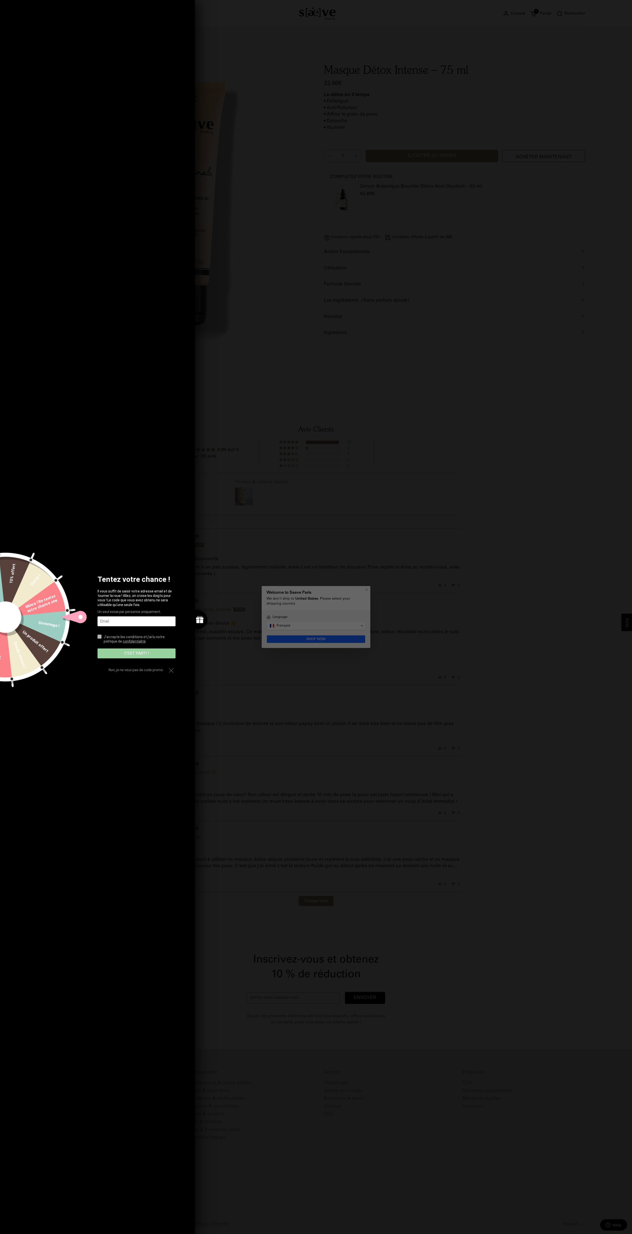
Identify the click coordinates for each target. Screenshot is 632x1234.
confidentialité (134, 641)
